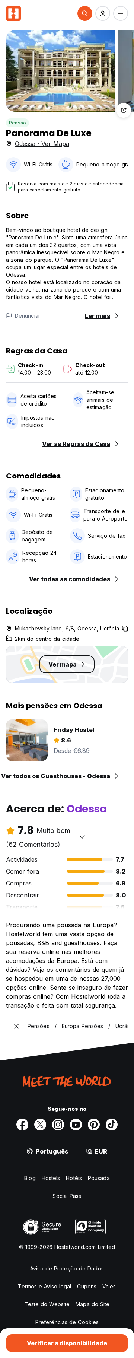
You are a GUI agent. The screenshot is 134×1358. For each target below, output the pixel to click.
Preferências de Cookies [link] (67, 1322)
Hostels (51, 1178)
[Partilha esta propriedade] (123, 110)
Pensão (17, 122)
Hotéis (74, 1178)
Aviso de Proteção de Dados (67, 1268)
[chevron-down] (82, 837)
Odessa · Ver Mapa (42, 143)
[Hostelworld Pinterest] (94, 1124)
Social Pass (66, 1196)
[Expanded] (16, 1026)
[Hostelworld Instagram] (58, 1124)
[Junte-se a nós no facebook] (22, 1124)
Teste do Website (47, 1304)
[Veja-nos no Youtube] (76, 1124)
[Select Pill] (84, 13)
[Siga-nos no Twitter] (40, 1124)
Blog (29, 1178)
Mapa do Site (92, 1304)
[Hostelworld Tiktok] (112, 1124)
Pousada (99, 1178)
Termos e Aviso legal (44, 1286)
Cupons (86, 1286)
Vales (109, 1286)
